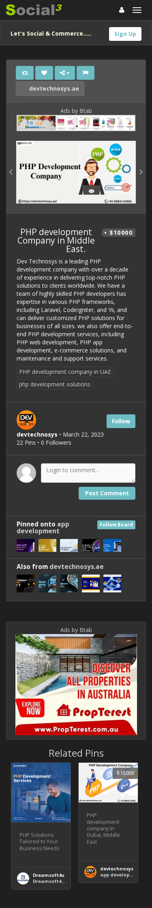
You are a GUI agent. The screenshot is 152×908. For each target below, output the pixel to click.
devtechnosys (116, 869)
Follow (121, 421)
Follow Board (116, 524)
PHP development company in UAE (65, 372)
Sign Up (125, 34)
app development (43, 527)
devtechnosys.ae (53, 88)
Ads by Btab (76, 111)
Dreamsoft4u (48, 875)
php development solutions (54, 384)
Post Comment (107, 493)
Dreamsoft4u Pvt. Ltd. (58, 881)
